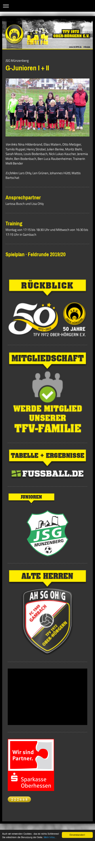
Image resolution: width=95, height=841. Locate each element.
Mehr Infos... (50, 837)
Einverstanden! (77, 834)
